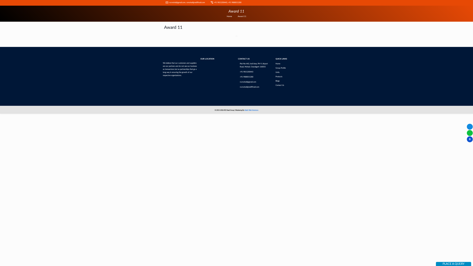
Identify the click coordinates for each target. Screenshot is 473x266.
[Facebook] (283, 3)
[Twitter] (288, 3)
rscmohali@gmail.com (248, 82)
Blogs (278, 81)
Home (229, 16)
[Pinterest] (300, 3)
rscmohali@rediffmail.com (249, 87)
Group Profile (281, 68)
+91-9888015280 (246, 77)
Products (279, 77)
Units (277, 72)
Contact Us (280, 85)
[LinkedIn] (294, 3)
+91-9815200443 (246, 72)
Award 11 (242, 16)
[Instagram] (306, 3)
